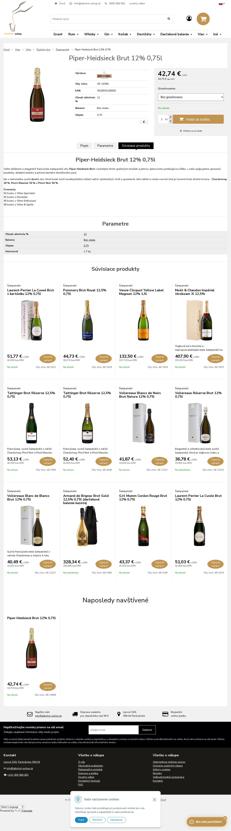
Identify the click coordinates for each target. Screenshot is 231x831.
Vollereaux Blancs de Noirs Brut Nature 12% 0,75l (140, 395)
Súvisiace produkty (136, 145)
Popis (84, 145)
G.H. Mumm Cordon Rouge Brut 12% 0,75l (143, 498)
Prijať (81, 819)
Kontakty (158, 781)
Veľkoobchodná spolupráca (168, 777)
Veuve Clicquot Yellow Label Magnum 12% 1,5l (141, 292)
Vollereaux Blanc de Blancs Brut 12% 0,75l (28, 498)
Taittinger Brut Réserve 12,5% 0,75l (31, 395)
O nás (81, 762)
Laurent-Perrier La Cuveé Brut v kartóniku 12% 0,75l (30, 292)
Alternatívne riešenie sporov (169, 762)
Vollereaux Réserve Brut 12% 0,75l (198, 395)
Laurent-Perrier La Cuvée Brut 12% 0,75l (198, 498)
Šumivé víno (43, 49)
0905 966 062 (117, 3)
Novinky (157, 773)
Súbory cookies (161, 769)
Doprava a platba (88, 773)
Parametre (105, 145)
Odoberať (147, 730)
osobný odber (137, 3)
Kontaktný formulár (89, 781)
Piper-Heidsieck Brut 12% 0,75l (31, 618)
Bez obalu (89, 240)
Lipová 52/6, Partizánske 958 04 (22, 762)
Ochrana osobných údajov (168, 765)
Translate (26, 810)
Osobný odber (86, 777)
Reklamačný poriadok (90, 769)
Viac (17, 49)
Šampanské (62, 49)
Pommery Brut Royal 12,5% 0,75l (84, 292)
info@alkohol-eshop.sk (87, 3)
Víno (28, 49)
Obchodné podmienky (90, 765)
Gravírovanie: (167, 89)
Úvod (62, 3)
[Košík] (203, 19)
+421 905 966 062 (18, 775)
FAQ (80, 784)
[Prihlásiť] (189, 18)
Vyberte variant (47, 358)
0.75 (86, 245)
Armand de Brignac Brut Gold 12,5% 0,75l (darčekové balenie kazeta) (86, 499)
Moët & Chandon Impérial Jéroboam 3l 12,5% (194, 292)
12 (85, 234)
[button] (225, 818)
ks (166, 119)
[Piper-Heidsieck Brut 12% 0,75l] (37, 95)
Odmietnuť (116, 819)
